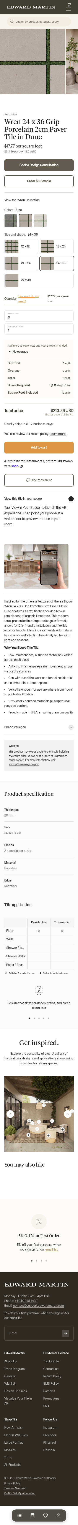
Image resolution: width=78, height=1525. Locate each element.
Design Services (15, 1391)
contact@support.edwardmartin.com (38, 1306)
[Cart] (32, 1515)
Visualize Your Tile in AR (18, 1401)
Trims (8, 1457)
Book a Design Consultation (39, 165)
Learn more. (58, 434)
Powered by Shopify (44, 1478)
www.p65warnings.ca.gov (24, 764)
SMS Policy (51, 1383)
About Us (10, 1361)
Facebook (50, 1435)
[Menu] (19, 1515)
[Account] (58, 1515)
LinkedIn (49, 1450)
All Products (12, 1465)
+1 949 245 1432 (26, 1301)
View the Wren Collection (22, 200)
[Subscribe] (65, 1333)
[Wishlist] (45, 1515)
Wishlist (9, 1383)
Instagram (50, 1428)
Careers (9, 1376)
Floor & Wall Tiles (16, 1435)
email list (52, 1249)
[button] (10, 1114)
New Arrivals (13, 1428)
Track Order (51, 1361)
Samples (49, 1391)
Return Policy (52, 1376)
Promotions (51, 1398)
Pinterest (49, 1442)
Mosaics (10, 1450)
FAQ (46, 1406)
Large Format (13, 1442)
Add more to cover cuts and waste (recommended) (38, 345)
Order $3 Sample (39, 181)
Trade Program (14, 1369)
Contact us (50, 1369)
